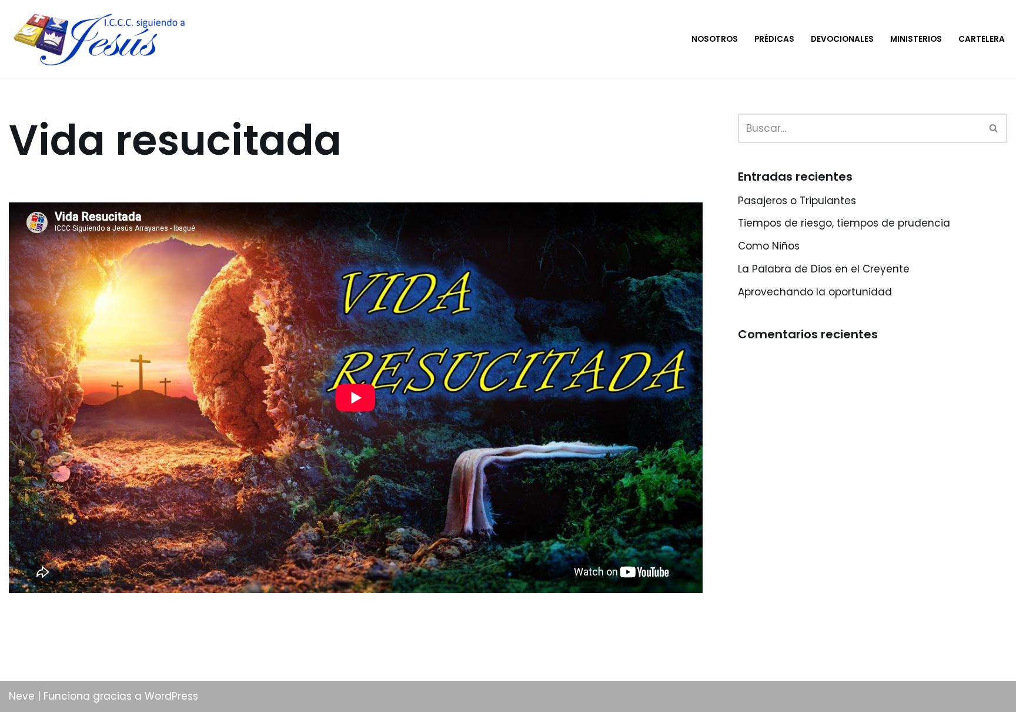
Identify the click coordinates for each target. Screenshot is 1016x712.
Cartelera (981, 39)
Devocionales (842, 39)
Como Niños (769, 246)
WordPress (171, 696)
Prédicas (774, 39)
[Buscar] (994, 128)
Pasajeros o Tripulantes (797, 201)
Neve (22, 696)
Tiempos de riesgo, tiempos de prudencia (844, 223)
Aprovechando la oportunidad (815, 292)
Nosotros (714, 39)
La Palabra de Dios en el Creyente (824, 269)
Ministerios (916, 39)
